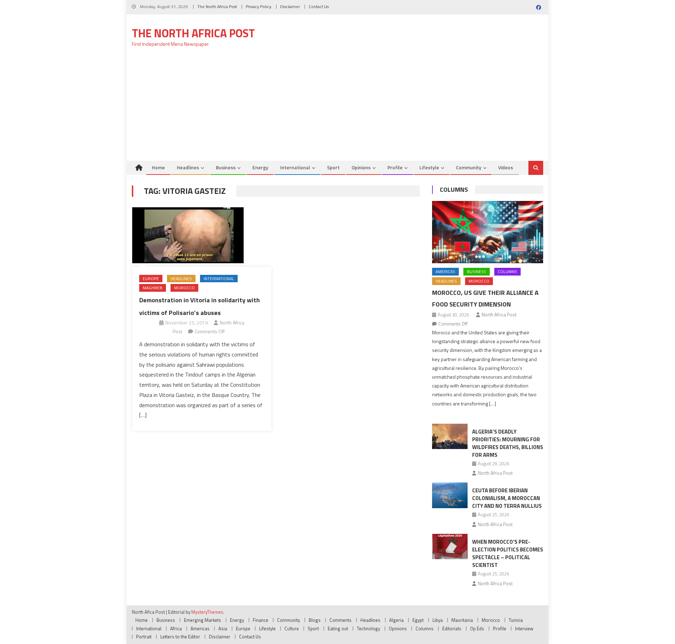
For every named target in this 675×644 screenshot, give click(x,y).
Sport (333, 167)
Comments (340, 620)
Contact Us (319, 6)
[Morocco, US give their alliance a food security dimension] (487, 232)
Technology (368, 628)
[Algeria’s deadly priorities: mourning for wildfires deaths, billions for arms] (450, 436)
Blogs (315, 620)
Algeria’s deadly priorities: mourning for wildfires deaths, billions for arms (507, 443)
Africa (176, 628)
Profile (395, 167)
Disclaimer (290, 6)
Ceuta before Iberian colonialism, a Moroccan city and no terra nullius (507, 498)
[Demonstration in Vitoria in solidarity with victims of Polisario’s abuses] (201, 235)
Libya (437, 620)
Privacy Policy (258, 6)
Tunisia (516, 620)
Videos (505, 167)
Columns (454, 189)
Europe (151, 278)
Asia (222, 628)
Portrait (144, 636)
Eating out (338, 628)
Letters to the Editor (180, 636)
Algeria (396, 620)
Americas (445, 271)
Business (226, 167)
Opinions (361, 167)
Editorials (451, 628)
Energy (260, 167)
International (295, 167)
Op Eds (477, 628)
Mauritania (462, 620)
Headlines (188, 167)
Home (158, 167)
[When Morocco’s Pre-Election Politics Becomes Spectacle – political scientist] (450, 546)
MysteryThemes (207, 611)
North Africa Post (499, 314)
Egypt (418, 620)
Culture (291, 628)
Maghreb (152, 287)
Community (468, 167)
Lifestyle (429, 167)
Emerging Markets (202, 620)
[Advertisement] (337, 108)
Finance (260, 620)
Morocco (184, 287)
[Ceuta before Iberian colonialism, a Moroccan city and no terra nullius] (450, 495)
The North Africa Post (217, 6)
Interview (524, 628)
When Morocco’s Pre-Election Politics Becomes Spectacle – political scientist (507, 553)
